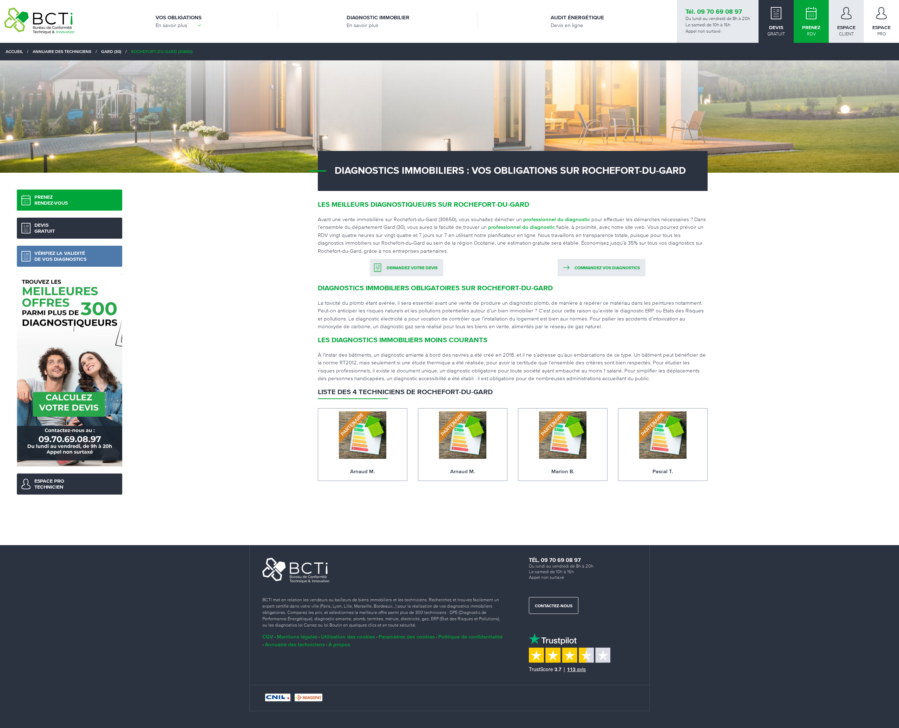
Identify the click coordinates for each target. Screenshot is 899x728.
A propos (339, 644)
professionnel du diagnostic (556, 219)
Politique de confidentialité (470, 637)
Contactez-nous (553, 606)
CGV (267, 637)
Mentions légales (297, 637)
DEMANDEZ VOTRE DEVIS (412, 268)
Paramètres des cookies (407, 637)
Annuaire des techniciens (295, 644)
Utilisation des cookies (348, 637)
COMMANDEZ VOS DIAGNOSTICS (607, 268)
